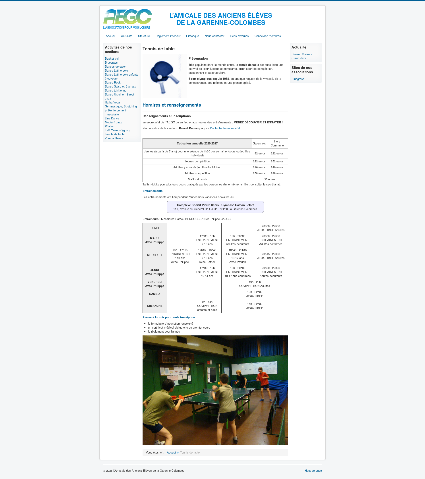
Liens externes (239, 36)
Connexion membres (268, 36)
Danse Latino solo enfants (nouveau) (121, 76)
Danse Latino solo (116, 70)
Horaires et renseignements (172, 104)
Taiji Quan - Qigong (117, 130)
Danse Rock (113, 82)
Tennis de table (114, 134)
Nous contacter (214, 36)
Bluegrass (111, 62)
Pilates (109, 126)
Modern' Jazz (113, 122)
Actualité (126, 36)
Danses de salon (115, 66)
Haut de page (313, 470)
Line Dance (112, 118)
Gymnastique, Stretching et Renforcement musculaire (121, 110)
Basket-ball (112, 58)
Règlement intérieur (168, 36)
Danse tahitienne (115, 90)
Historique (192, 36)
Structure (144, 36)
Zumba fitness (114, 138)
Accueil (110, 36)
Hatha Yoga (112, 102)
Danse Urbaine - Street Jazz (119, 96)
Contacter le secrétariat (225, 128)
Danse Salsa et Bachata (120, 86)
